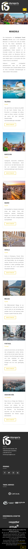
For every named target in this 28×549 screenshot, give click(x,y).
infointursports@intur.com (9, 454)
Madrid (6, 203)
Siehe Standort (10, 124)
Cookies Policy (21, 541)
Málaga (7, 299)
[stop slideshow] (17, 22)
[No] (26, 538)
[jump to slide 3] (14, 22)
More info (19, 544)
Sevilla (7, 250)
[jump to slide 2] (12, 22)
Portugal (7, 344)
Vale (23, 547)
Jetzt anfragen (24, 12)
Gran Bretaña (9, 395)
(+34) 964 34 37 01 (7, 452)
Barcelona (8, 154)
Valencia (7, 102)
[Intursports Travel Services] (10, 6)
